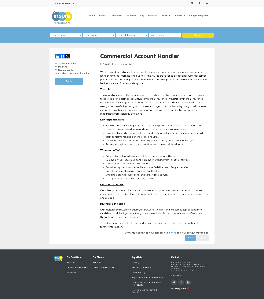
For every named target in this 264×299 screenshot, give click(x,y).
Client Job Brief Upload (104, 267)
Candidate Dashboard (77, 267)
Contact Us (179, 15)
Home (92, 15)
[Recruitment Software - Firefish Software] (180, 287)
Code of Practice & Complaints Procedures (147, 283)
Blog (142, 15)
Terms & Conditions (141, 267)
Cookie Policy (138, 272)
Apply (69, 81)
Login (194, 15)
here (173, 232)
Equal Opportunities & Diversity (147, 277)
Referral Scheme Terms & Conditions (144, 291)
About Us (152, 15)
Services (71, 262)
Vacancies (131, 15)
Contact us (176, 275)
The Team (165, 15)
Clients (101, 15)
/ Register (203, 15)
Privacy (135, 262)
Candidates (117, 15)
